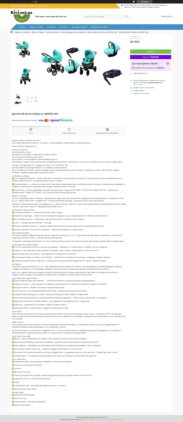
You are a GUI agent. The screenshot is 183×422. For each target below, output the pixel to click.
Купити (151, 51)
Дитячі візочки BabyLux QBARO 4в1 (102, 32)
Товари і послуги (36, 27)
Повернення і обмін (99, 27)
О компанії (51, 27)
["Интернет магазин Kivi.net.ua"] (21, 16)
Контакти (64, 27)
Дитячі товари (38, 32)
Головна (21, 27)
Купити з (146, 57)
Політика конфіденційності (114, 420)
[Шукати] (126, 16)
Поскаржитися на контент (92, 420)
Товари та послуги (22, 32)
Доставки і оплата (79, 27)
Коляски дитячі (52, 32)
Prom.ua (104, 417)
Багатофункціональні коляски (73, 32)
